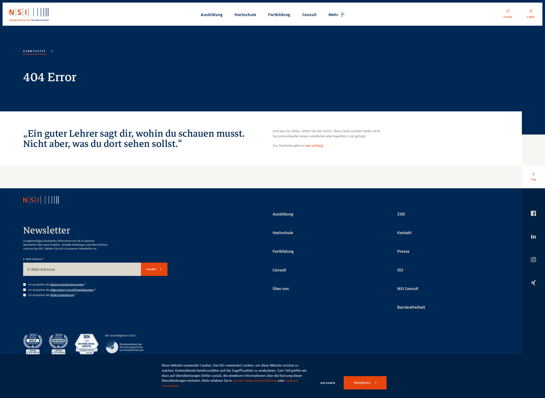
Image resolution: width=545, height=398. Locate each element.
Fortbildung (283, 251)
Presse (403, 251)
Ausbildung (283, 214)
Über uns (281, 288)
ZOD (401, 214)
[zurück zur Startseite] (44, 199)
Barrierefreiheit (411, 307)
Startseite (34, 51)
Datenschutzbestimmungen (67, 284)
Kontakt (404, 232)
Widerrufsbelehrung (62, 295)
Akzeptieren (362, 382)
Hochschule (283, 232)
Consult (279, 270)
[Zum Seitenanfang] (533, 176)
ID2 (400, 270)
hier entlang (314, 145)
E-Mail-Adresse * (33, 259)
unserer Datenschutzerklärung (255, 380)
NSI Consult (407, 288)
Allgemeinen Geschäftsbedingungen (72, 290)
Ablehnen (327, 383)
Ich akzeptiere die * (57, 284)
